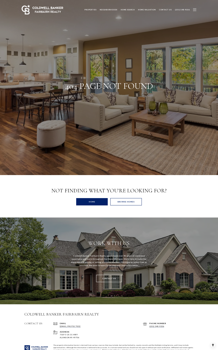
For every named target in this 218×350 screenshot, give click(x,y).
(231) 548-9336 (156, 326)
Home (92, 202)
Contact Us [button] (109, 278)
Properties (91, 10)
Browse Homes (126, 202)
